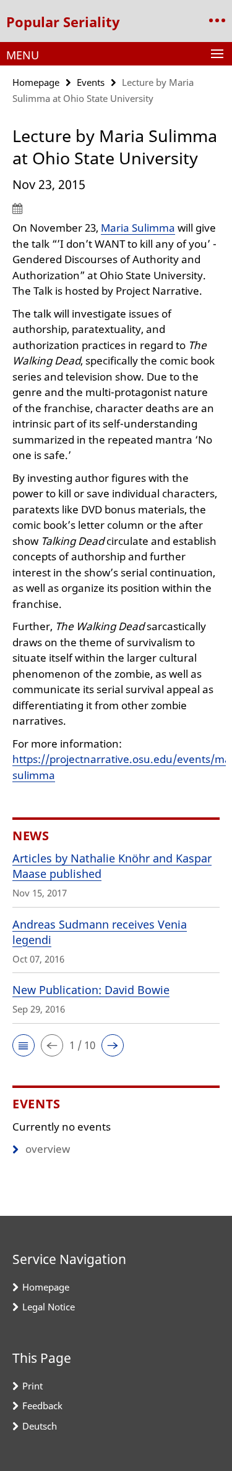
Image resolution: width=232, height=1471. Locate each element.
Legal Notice (48, 1306)
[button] (23, 1045)
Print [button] (32, 1386)
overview (47, 1149)
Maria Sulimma (138, 228)
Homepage (35, 82)
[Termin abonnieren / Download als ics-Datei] (116, 208)
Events (91, 82)
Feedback (42, 1405)
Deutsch (39, 1426)
